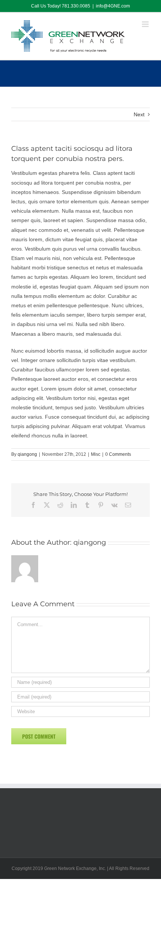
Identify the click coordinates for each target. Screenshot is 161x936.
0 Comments (118, 454)
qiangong (27, 454)
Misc (95, 454)
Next (139, 114)
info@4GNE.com (113, 6)
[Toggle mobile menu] (146, 24)
